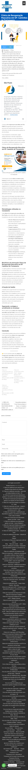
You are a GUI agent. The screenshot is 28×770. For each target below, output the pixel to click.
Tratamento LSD (20, 762)
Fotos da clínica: (9, 728)
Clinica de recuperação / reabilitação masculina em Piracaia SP (7, 388)
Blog (12, 50)
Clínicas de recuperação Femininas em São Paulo (14, 634)
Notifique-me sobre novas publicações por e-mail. (13, 468)
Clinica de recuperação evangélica (14, 594)
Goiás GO (19, 730)
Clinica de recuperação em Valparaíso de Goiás (14, 592)
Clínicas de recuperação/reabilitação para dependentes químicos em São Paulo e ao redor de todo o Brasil (14, 652)
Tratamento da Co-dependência (14, 754)
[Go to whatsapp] (4, 765)
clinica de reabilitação (18, 57)
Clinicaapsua (6, 50)
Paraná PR (23, 737)
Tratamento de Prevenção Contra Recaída (14, 756)
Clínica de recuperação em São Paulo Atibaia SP (14, 577)
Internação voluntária (9, 731)
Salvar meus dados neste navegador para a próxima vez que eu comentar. (12, 454)
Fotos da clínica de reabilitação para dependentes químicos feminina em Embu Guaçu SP (14, 684)
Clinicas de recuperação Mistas (14, 638)
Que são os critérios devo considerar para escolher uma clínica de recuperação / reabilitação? (14, 745)
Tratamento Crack (14, 752)
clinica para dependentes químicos (15, 65)
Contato (11, 662)
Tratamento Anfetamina (16, 750)
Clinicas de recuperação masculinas (14, 636)
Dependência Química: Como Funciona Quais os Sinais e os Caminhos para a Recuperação (20, 405)
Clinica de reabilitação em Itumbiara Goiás (14, 551)
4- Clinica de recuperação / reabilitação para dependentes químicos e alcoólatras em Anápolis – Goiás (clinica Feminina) (14, 513)
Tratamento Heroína (14, 758)
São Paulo (16, 748)
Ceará (21, 544)
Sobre (7, 750)
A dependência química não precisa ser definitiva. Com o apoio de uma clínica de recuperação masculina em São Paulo (11, 53)
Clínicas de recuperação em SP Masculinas (14, 632)
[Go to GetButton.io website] (3, 768)
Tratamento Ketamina (9, 762)
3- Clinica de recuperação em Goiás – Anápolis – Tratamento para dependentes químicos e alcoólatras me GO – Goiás (14, 508)
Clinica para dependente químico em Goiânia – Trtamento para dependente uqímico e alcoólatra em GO (14, 615)
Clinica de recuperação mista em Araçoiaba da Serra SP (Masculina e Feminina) (7, 373)
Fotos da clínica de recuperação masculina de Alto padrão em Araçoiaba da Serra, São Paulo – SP (14, 705)
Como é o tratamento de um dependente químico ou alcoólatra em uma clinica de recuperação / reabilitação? (14, 658)
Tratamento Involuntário (14, 760)
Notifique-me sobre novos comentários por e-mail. (13, 461)
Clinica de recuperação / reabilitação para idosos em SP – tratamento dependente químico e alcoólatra (14, 566)
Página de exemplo (7, 737)
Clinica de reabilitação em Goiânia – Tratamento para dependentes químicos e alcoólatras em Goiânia (14, 547)
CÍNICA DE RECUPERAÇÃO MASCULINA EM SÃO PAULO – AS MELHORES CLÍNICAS (7, 405)
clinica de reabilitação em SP (8, 59)
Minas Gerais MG (20, 731)
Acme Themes (18, 485)
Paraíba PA (16, 737)
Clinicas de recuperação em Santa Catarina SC (14, 626)
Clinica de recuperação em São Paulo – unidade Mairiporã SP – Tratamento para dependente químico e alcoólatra (19, 374)
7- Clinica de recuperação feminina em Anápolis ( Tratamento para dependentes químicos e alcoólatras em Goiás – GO (14, 526)
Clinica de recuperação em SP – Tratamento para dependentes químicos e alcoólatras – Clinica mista (14, 589)
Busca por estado (14, 544)
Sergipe (22, 748)
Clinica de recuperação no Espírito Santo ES (14, 607)
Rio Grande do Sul (8, 748)
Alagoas (14, 538)
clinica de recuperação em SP (14, 61)
